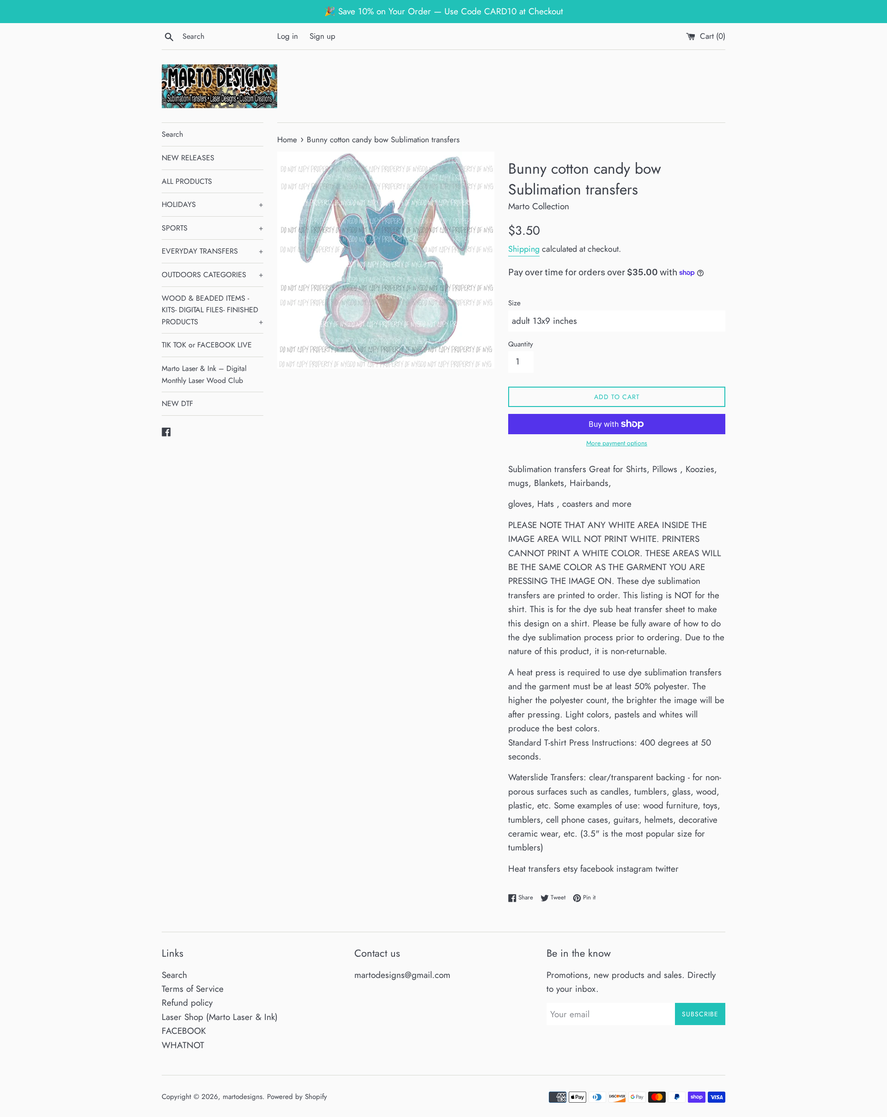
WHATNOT (183, 1045)
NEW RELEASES (188, 157)
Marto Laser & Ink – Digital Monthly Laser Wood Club (204, 374)
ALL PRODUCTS (187, 181)
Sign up (322, 36)
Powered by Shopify (297, 1097)
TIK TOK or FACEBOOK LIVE (207, 345)
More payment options (616, 443)
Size (514, 303)
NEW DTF (177, 403)
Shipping (524, 249)
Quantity (520, 344)
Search (172, 134)
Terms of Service (193, 989)
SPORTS (212, 228)
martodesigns (242, 1097)
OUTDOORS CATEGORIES (212, 274)
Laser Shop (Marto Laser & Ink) (220, 1017)
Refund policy (187, 1002)
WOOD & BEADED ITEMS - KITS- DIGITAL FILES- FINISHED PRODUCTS (212, 310)
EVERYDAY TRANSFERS (212, 251)
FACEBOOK (184, 1031)
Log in (287, 36)
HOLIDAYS (212, 204)
